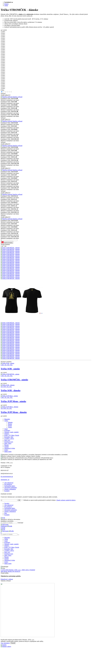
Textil (6, 429)
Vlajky (6, 450)
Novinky (6, 503)
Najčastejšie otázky (9, 486)
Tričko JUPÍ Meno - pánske (13, 401)
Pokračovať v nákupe (7, 579)
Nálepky (6, 433)
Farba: (2, 90)
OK (19, 500)
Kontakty (7, 491)
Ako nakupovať (8, 482)
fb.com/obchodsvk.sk (7, 476)
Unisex (10, 427)
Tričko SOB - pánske (10, 369)
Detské (10, 425)
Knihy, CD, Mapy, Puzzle (11, 435)
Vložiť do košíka (8, 242)
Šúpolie (6, 445)
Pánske (10, 424)
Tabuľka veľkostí (17, 97)
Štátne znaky (8, 451)
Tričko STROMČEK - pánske (14, 379)
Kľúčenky (7, 430)
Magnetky (7, 419)
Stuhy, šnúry (7, 443)
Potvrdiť (13, 643)
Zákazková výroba (9, 448)
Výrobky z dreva (9, 438)
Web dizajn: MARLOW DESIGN (10, 571)
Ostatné (6, 446)
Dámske (10, 422)
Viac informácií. (5, 643)
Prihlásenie (4, 526)
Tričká (6, 420)
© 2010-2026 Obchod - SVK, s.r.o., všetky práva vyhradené (18, 570)
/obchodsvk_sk (5, 479)
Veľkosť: (3, 93)
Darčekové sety (8, 442)
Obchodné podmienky (10, 487)
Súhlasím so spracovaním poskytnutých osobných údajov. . (49, 500)
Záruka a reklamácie (10, 489)
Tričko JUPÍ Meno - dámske (14, 412)
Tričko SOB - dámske (10, 390)
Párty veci (7, 440)
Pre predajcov (8, 484)
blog (5, 513)
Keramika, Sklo (8, 437)
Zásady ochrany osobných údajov (65, 500)
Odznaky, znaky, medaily (11, 432)
